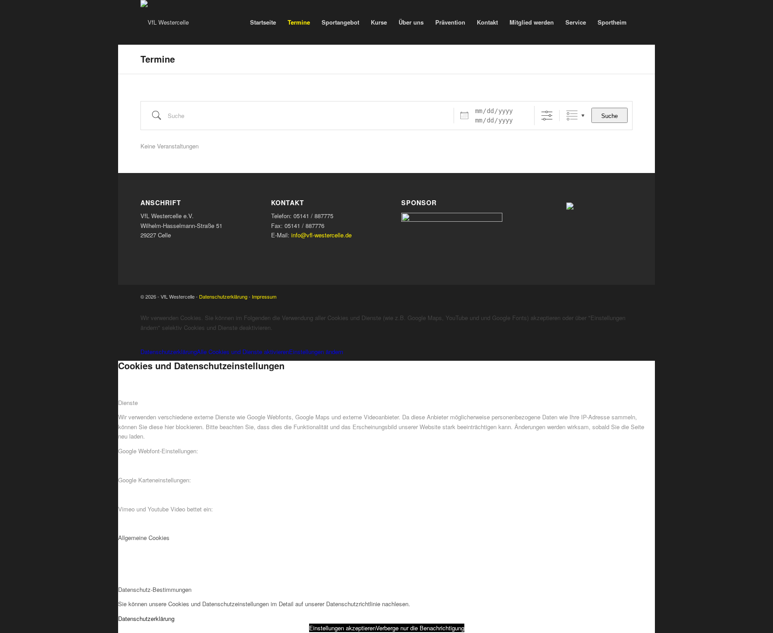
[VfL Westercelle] (164, 22)
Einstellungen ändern (316, 351)
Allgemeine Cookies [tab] (144, 537)
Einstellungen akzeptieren (342, 628)
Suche (609, 116)
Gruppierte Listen (572, 115)
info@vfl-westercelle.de (321, 235)
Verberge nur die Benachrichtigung (420, 628)
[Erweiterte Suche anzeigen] (546, 115)
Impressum (264, 296)
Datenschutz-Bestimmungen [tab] (154, 589)
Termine (157, 58)
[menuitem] (263, 22)
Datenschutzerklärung (223, 296)
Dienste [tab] (128, 402)
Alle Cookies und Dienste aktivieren (243, 351)
